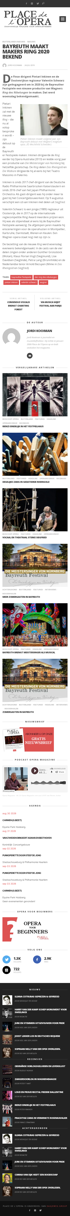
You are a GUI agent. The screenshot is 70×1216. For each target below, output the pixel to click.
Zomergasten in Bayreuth (18, 712)
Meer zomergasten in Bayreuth (21, 596)
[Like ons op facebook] (37, 959)
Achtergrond (9, 589)
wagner (43, 282)
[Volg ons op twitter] (6, 959)
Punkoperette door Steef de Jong (21, 855)
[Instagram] (32, 3)
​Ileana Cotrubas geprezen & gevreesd (37, 996)
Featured (40, 419)
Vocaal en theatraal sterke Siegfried (24, 537)
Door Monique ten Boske (26, 1001)
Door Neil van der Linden (26, 1027)
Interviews (50, 589)
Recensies (24, 423)
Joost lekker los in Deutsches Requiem (37, 1036)
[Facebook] (26, 3)
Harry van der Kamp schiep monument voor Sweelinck (41, 1011)
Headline (51, 419)
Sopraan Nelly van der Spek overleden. (37, 1048)
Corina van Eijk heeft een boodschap (36, 1174)
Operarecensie (47, 478)
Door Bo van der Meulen (26, 1053)
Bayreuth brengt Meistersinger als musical (28, 652)
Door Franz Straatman (25, 1122)
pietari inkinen (11, 282)
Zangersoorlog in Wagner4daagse (35, 1079)
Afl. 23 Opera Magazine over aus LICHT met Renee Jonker (38, 795)
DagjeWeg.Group (57, 1206)
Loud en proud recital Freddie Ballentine (39, 1092)
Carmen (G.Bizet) (12, 820)
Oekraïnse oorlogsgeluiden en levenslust (40, 1066)
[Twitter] (37, 3)
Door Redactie (21, 1016)
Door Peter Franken (23, 1109)
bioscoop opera (10, 419)
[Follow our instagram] (6, 970)
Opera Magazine (8, 795)
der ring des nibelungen (46, 277)
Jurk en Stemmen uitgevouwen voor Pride (39, 1023)
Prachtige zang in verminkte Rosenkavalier (41, 1117)
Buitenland (27, 419)
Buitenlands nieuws (13, 41)
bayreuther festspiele (21, 277)
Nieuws (31, 41)
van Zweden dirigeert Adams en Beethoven (26, 837)
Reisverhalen (11, 708)
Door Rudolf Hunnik (24, 1070)
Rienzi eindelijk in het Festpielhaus (22, 426)
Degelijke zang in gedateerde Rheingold (25, 481)
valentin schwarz (28, 282)
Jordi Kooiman (15, 65)
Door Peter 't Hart (23, 1083)
